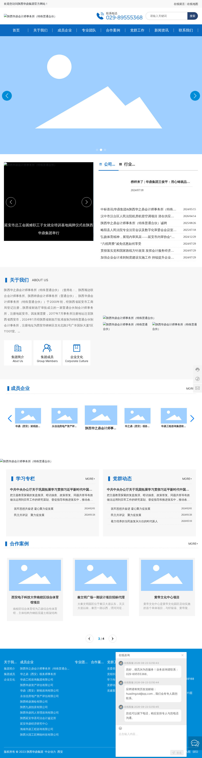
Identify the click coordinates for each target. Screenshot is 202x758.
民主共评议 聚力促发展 (29, 515)
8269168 (188, 678)
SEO (195, 751)
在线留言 (179, 4)
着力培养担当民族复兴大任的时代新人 (134, 521)
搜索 (192, 15)
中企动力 (50, 751)
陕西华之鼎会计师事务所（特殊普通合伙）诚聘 (134, 223)
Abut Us (18, 361)
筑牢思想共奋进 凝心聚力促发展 (33, 508)
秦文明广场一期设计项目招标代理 (58, 597)
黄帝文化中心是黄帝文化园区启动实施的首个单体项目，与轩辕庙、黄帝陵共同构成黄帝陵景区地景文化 (124, 608)
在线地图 (192, 4)
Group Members (47, 361)
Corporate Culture (76, 361)
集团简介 (17, 357)
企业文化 (76, 357)
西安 (60, 751)
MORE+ (191, 388)
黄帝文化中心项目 (124, 597)
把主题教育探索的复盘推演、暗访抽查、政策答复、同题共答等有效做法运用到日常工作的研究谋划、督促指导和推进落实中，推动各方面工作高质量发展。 (148, 500)
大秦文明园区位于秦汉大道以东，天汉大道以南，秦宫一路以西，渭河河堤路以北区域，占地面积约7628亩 (58, 608)
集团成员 (47, 357)
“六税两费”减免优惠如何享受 (121, 243)
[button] (97, 150)
